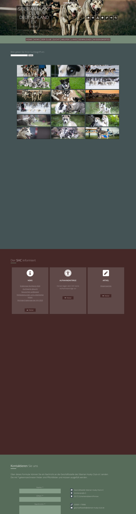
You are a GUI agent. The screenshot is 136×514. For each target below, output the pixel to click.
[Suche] (116, 17)
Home (29, 39)
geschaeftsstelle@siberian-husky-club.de (89, 508)
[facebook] (93, 17)
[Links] (107, 17)
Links (74, 39)
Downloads (85, 39)
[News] (102, 17)
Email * (40, 496)
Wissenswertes (101, 39)
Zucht (56, 39)
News (37, 39)
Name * (39, 487)
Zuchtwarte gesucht (30, 289)
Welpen (65, 39)
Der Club (46, 39)
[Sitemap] (97, 17)
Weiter (31, 310)
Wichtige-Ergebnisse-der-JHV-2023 (30, 300)
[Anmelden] (111, 17)
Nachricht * (40, 504)
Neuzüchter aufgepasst (30, 292)
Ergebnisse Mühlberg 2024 (30, 286)
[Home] (88, 17)
